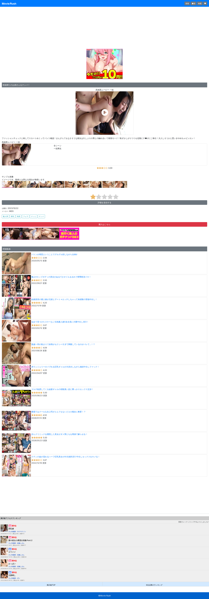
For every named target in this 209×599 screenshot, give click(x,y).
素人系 (5, 216)
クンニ (33, 216)
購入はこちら (104, 224)
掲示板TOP (51, 585)
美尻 (18, 216)
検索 (200, 3)
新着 (187, 3)
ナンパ (41, 216)
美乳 (12, 216)
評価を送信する (104, 202)
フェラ (25, 216)
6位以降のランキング (154, 585)
